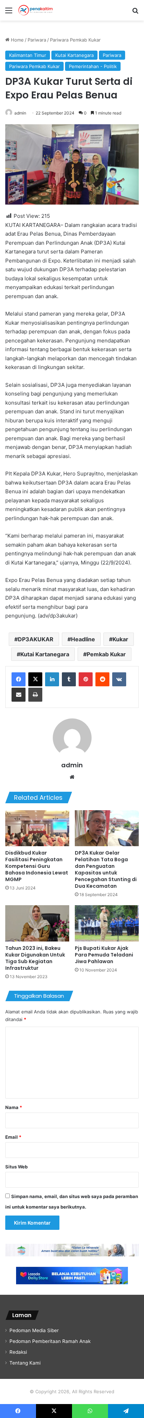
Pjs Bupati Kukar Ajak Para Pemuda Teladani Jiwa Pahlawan (104, 955)
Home (16, 40)
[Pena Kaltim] (35, 10)
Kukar (120, 639)
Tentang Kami (25, 1363)
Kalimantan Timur (27, 55)
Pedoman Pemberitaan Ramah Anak (50, 1341)
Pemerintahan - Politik (93, 66)
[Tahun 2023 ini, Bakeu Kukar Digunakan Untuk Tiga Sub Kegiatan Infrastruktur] (37, 923)
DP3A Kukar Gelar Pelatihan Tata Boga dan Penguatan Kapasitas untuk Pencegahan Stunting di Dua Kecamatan (106, 869)
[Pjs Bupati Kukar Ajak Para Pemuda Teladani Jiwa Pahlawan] (107, 923)
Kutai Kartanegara (74, 55)
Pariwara (37, 40)
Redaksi (18, 1352)
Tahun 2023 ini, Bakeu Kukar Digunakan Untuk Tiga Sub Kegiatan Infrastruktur (35, 958)
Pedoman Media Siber (34, 1330)
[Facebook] (19, 679)
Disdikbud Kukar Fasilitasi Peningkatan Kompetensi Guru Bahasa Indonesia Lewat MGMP (36, 866)
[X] (35, 679)
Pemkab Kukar (106, 654)
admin (20, 113)
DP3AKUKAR (35, 639)
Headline (83, 639)
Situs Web (16, 1166)
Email (13, 1137)
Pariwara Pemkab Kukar (75, 40)
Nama (13, 1107)
